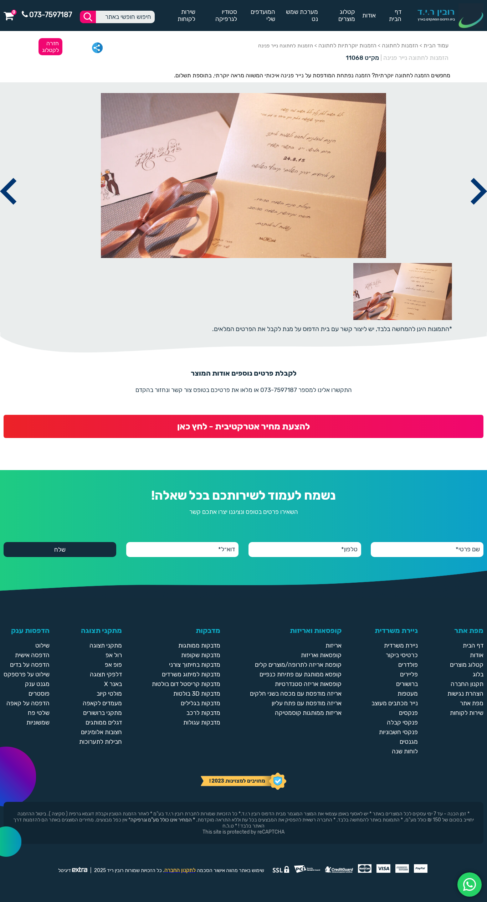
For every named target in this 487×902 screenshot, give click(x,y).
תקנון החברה (467, 683)
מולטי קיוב (109, 693)
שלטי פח (39, 712)
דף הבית (395, 15)
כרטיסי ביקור (402, 655)
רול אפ (114, 655)
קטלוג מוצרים (346, 15)
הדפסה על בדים (30, 664)
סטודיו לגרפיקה (226, 15)
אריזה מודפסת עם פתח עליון (307, 703)
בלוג (478, 674)
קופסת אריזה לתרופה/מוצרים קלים (298, 664)
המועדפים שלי (263, 15)
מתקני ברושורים (102, 712)
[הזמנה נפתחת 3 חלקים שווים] (479, 213)
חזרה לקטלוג (50, 46)
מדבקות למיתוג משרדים (191, 674)
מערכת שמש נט (302, 15)
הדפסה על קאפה (28, 703)
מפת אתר (471, 703)
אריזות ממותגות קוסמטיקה (308, 712)
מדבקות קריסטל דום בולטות (186, 683)
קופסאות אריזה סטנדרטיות (308, 683)
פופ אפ (113, 664)
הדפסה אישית (32, 655)
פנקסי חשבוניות (398, 732)
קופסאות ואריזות (321, 655)
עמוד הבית (436, 45)
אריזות (333, 645)
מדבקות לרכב (203, 712)
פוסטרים (39, 693)
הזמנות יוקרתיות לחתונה (347, 45)
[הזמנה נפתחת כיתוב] (8, 213)
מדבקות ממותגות (199, 645)
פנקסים (408, 712)
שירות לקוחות (186, 15)
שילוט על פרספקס (27, 674)
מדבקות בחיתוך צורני (194, 664)
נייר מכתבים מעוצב (394, 703)
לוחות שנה (405, 751)
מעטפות (408, 693)
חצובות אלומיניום (101, 732)
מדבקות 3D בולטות (196, 693)
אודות (369, 15)
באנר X (113, 683)
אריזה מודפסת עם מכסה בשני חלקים (296, 693)
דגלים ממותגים (104, 722)
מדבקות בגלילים (200, 703)
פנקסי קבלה (402, 722)
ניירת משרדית (401, 645)
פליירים (409, 674)
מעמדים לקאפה (102, 703)
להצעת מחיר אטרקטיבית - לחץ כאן (243, 426)
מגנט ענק (37, 683)
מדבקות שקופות (200, 655)
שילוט (42, 645)
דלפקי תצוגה (106, 674)
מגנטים (409, 741)
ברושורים (407, 683)
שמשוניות (38, 722)
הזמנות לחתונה (400, 45)
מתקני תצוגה (105, 645)
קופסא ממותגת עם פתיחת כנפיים (301, 674)
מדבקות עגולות (201, 722)
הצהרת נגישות (465, 693)
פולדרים (408, 664)
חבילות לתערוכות (100, 741)
